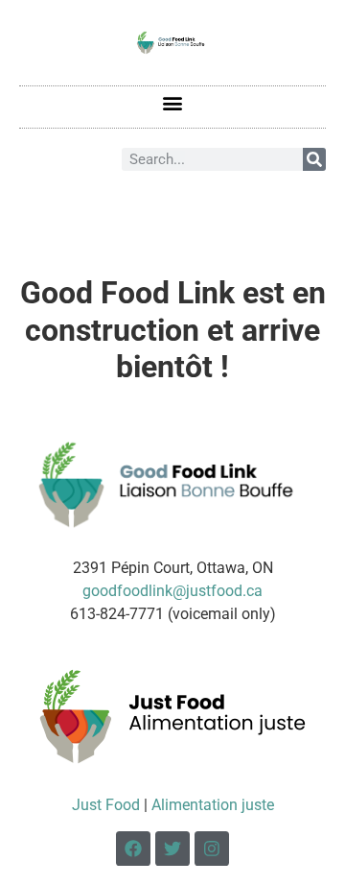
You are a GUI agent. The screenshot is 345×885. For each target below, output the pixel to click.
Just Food (106, 805)
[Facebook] (133, 848)
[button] (173, 102)
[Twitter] (172, 848)
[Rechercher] (314, 159)
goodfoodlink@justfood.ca (172, 591)
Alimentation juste (212, 805)
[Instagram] (212, 848)
